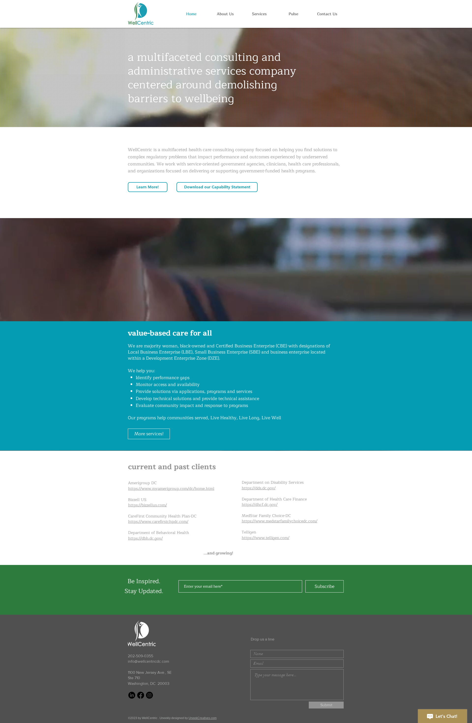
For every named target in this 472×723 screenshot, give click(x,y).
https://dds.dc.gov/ (259, 488)
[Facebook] (140, 695)
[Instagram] (149, 695)
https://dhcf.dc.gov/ (260, 504)
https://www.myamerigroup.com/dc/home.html (171, 488)
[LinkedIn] (131, 695)
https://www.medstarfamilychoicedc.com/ (279, 521)
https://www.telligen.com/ (265, 538)
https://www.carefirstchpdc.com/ (158, 521)
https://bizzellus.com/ (147, 505)
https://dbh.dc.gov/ (145, 538)
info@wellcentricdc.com (148, 661)
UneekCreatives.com (203, 718)
